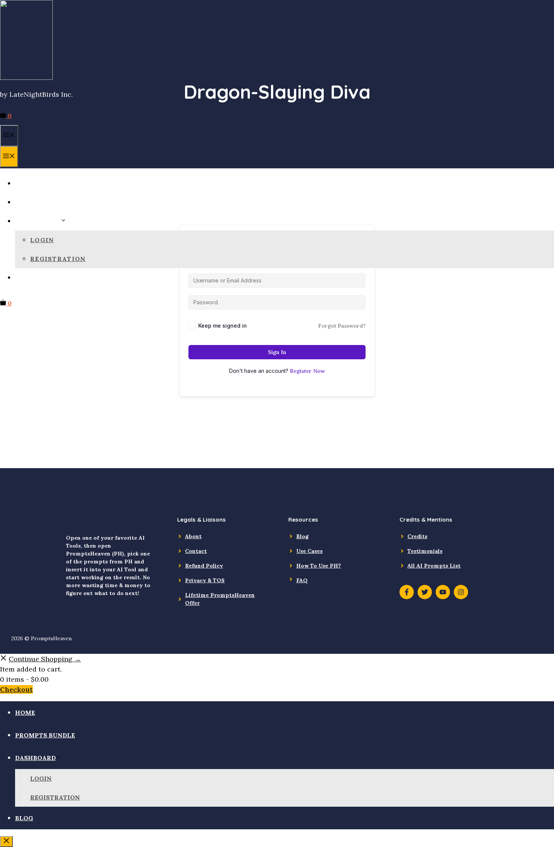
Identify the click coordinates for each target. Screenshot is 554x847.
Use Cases (309, 551)
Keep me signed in (222, 325)
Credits (417, 536)
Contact (196, 551)
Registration (58, 258)
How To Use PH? (318, 565)
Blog (25, 277)
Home (26, 183)
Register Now (307, 371)
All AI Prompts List (434, 565)
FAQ (302, 580)
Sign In (277, 352)
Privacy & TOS (205, 580)
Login (42, 240)
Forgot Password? (342, 325)
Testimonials (424, 551)
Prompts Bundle (48, 202)
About (193, 536)
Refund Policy (204, 565)
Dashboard (37, 221)
